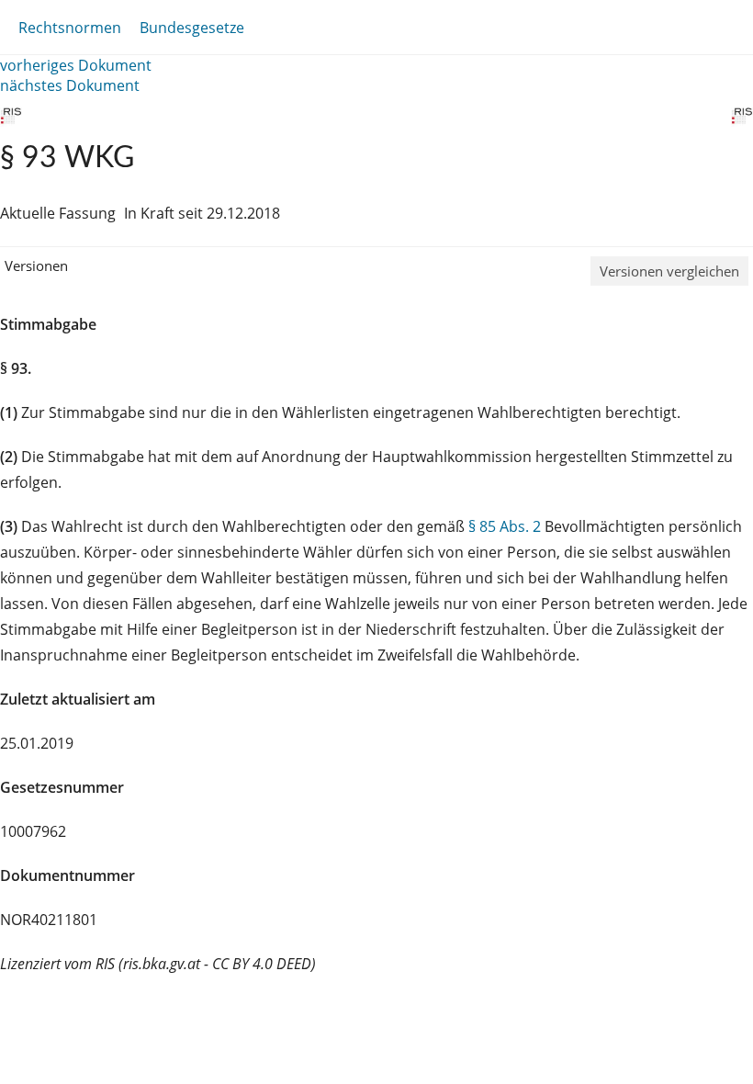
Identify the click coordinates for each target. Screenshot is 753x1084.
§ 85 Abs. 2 (504, 526)
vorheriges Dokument (76, 65)
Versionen (36, 265)
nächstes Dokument (70, 85)
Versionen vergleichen (669, 271)
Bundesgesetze (192, 27)
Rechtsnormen (69, 27)
